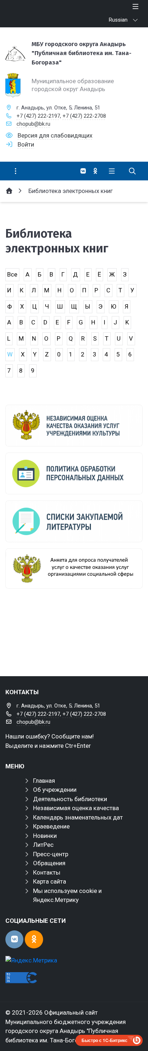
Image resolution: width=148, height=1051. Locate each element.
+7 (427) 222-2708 (84, 116)
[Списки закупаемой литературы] (74, 521)
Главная (44, 780)
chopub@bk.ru (33, 124)
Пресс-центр (50, 854)
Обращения (49, 863)
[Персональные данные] (74, 473)
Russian (118, 20)
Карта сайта (49, 881)
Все (12, 274)
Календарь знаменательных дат (78, 817)
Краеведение (51, 826)
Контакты (46, 872)
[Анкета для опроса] (74, 568)
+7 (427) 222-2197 (38, 116)
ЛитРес (43, 844)
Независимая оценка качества (76, 808)
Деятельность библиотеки (70, 799)
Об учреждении (55, 789)
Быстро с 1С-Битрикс (105, 1040)
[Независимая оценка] (74, 425)
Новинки (45, 835)
